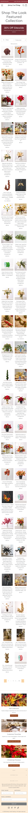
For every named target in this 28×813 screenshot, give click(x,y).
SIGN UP (14, 804)
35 (19, 680)
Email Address (6, 797)
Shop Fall (14, 715)
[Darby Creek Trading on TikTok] (18, 808)
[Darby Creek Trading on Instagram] (9, 808)
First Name (4, 790)
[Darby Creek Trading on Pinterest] (15, 808)
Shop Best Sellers (14, 741)
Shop (14, 770)
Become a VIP (14, 780)
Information (14, 775)
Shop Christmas (14, 765)
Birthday (17, 790)
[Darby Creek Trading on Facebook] (12, 808)
